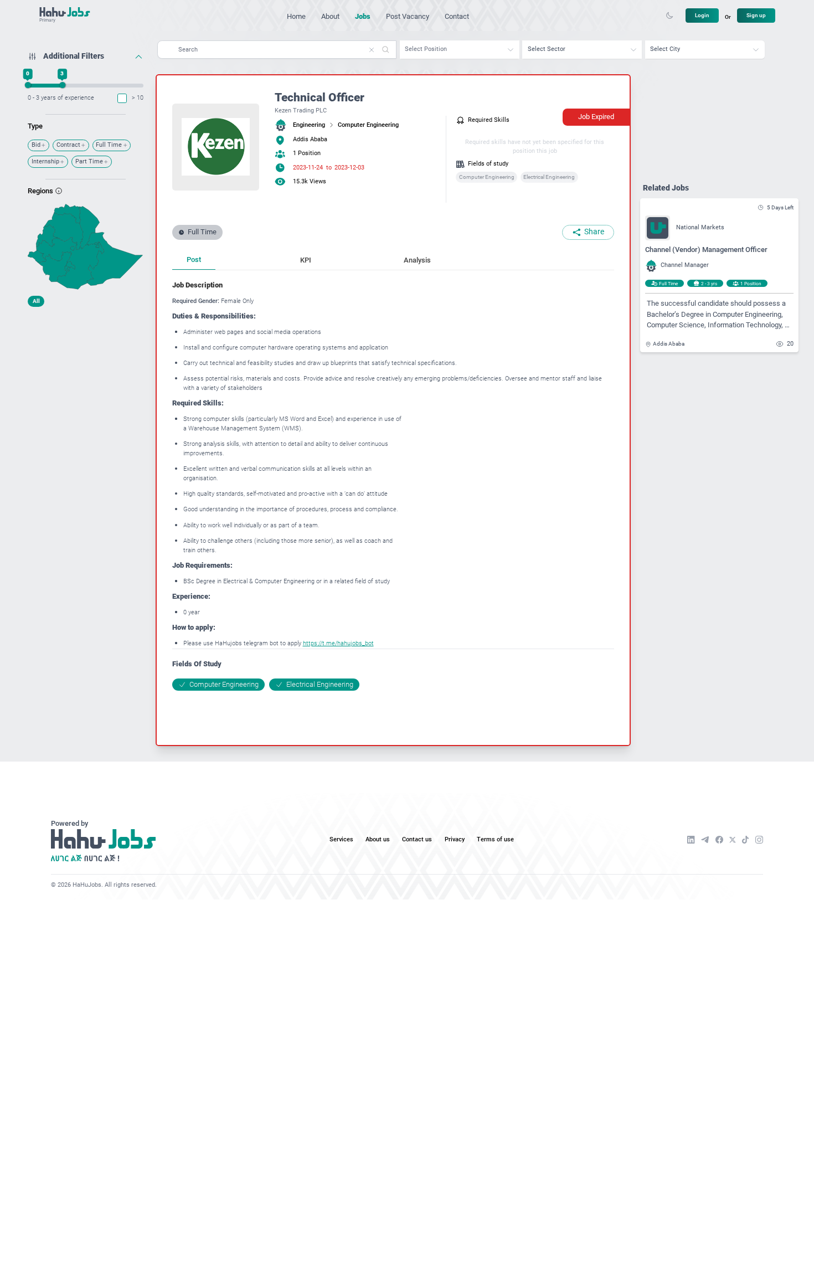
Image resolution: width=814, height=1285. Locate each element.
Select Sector (546, 49)
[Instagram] (759, 840)
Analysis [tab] (417, 260)
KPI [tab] (305, 260)
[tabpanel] (393, 485)
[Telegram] (705, 839)
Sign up (756, 15)
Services (341, 839)
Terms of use (495, 839)
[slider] (28, 85)
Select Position (426, 49)
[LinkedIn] (691, 840)
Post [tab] (194, 259)
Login (702, 15)
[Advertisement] (85, 381)
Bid (36, 144)
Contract (68, 144)
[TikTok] (745, 840)
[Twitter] (732, 840)
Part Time (89, 161)
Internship (45, 161)
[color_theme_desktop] (669, 15)
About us (377, 839)
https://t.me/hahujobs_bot (338, 643)
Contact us (417, 839)
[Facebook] (719, 840)
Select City (665, 49)
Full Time (109, 144)
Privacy (455, 839)
